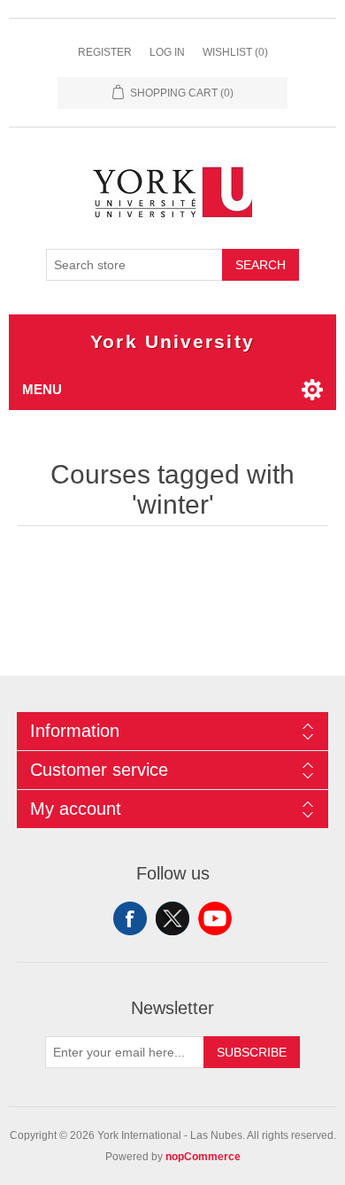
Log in (167, 52)
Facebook (130, 918)
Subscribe (252, 1052)
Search (260, 265)
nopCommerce (203, 1156)
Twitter (172, 918)
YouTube (215, 918)
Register (105, 52)
